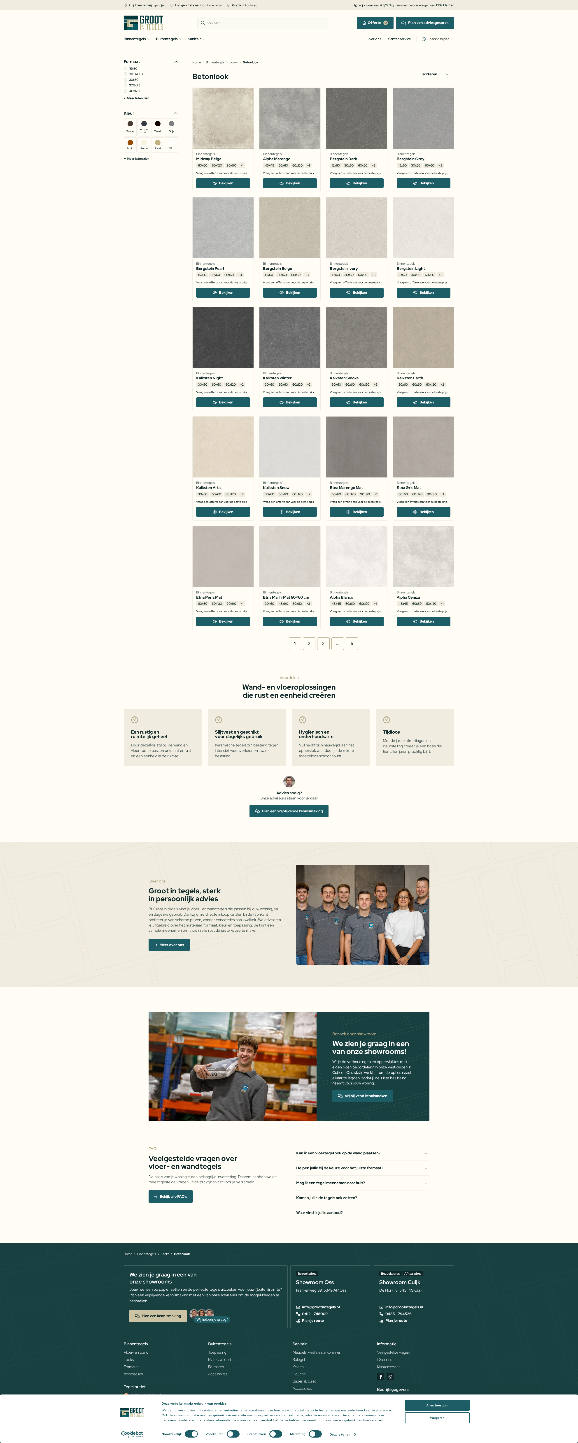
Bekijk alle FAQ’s (173, 1196)
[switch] (233, 1434)
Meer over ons (172, 945)
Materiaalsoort (219, 1359)
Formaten (132, 1366)
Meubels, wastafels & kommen (317, 1352)
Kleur (129, 113)
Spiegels (299, 1359)
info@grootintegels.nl (321, 1307)
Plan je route (313, 1321)
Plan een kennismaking (161, 1315)
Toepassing (217, 1352)
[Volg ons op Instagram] (390, 1376)
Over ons (373, 39)
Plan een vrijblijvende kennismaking (292, 811)
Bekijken (226, 183)
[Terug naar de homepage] (146, 23)
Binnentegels (135, 39)
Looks (233, 62)
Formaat (132, 61)
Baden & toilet (304, 1381)
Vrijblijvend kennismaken (366, 1095)
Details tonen (340, 1434)
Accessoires (133, 1374)
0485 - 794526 (398, 1314)
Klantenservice (399, 39)
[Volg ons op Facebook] (380, 1376)
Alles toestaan (437, 1405)
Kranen (298, 1366)
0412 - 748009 (315, 1314)
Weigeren (437, 1418)
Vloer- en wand (136, 1352)
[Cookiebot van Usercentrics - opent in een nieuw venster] (132, 1434)
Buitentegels (167, 39)
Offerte (374, 22)
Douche (299, 1374)
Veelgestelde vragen (393, 1352)
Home (196, 62)
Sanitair (194, 39)
